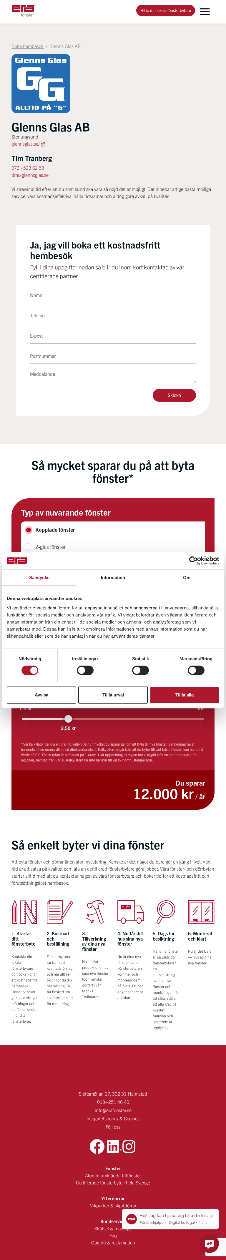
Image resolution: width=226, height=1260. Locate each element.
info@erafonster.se (113, 1110)
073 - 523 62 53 (27, 168)
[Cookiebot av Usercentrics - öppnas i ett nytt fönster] (193, 560)
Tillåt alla (184, 694)
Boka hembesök (27, 46)
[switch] (85, 670)
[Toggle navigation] (204, 12)
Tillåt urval (113, 694)
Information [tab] (113, 577)
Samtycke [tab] (39, 577)
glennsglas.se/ (25, 143)
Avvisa (41, 694)
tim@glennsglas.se (30, 175)
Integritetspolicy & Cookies (113, 1118)
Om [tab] (186, 577)
